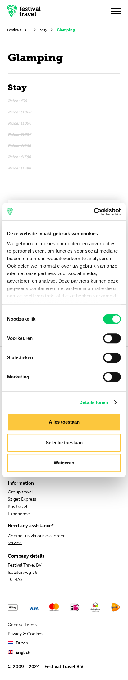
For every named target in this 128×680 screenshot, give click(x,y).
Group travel (20, 492)
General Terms (22, 624)
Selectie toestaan (64, 442)
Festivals (14, 29)
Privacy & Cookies (25, 633)
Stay (43, 29)
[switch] (112, 338)
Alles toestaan (64, 422)
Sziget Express (22, 499)
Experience (19, 513)
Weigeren (64, 462)
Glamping (66, 29)
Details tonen (93, 402)
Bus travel (17, 506)
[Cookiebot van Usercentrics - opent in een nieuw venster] (93, 212)
